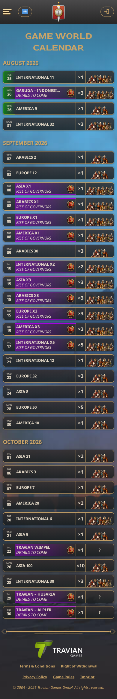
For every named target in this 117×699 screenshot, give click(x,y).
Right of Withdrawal (79, 666)
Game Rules (63, 676)
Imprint (87, 676)
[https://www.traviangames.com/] (58, 649)
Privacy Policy (34, 676)
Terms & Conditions (37, 666)
